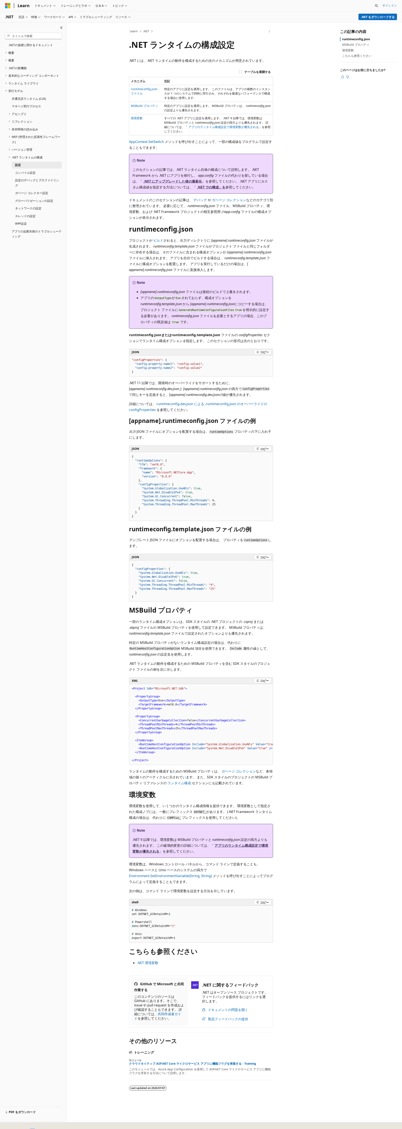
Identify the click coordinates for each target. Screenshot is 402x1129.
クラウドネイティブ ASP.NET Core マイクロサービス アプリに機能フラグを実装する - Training (192, 1063)
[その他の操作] (269, 31)
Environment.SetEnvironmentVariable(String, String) (170, 876)
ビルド (158, 240)
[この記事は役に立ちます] (342, 76)
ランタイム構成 (179, 783)
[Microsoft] (7, 5)
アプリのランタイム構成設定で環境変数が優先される (223, 127)
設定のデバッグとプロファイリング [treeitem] (37, 182)
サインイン (389, 5)
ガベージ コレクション (229, 200)
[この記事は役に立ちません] (347, 76)
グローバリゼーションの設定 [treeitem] (34, 201)
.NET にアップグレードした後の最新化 (172, 181)
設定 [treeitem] (18, 165)
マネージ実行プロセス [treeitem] (26, 106)
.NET (146, 31)
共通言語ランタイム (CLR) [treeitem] (29, 99)
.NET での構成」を (211, 187)
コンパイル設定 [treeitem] (25, 173)
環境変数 (137, 118)
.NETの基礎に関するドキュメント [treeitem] (30, 45)
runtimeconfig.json (356, 39)
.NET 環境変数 (147, 962)
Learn (134, 31)
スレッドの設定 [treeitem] (25, 216)
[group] (201, 724)
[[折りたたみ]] (61, 27)
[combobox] (33, 36)
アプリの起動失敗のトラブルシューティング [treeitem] (37, 234)
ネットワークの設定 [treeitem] (28, 208)
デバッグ (200, 200)
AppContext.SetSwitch (146, 141)
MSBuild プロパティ (144, 106)
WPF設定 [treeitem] (21, 224)
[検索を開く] (376, 5)
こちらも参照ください (356, 56)
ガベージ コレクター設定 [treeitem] (31, 193)
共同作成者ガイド (157, 1016)
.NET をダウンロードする (378, 17)
